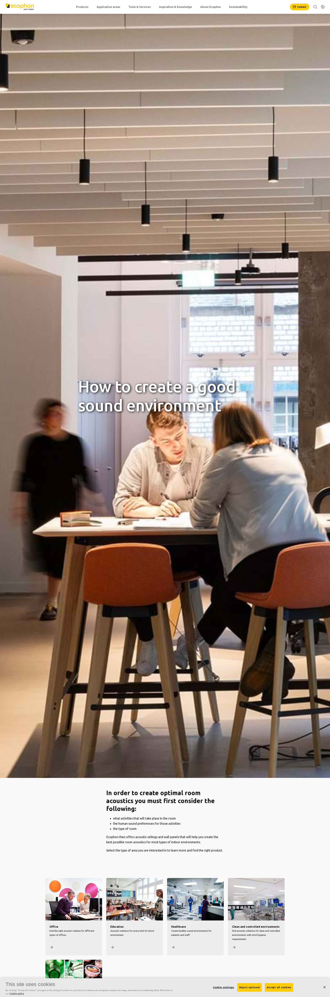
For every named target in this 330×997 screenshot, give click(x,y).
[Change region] (322, 7)
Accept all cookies (279, 987)
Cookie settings (223, 987)
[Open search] (315, 7)
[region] (165, 987)
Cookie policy (16, 993)
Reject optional (249, 987)
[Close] (324, 987)
